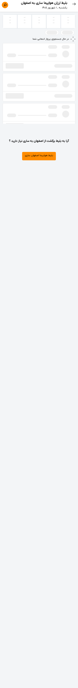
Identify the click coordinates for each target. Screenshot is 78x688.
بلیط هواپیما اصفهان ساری (39, 155)
